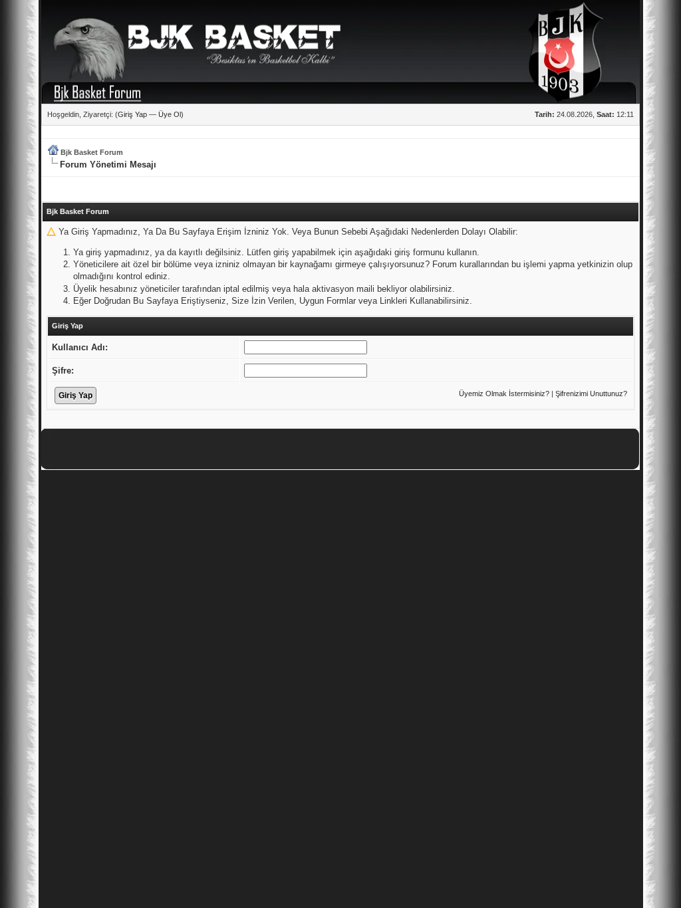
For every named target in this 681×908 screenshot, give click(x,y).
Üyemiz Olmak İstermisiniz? (504, 393)
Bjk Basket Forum (92, 152)
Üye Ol (169, 114)
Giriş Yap (132, 114)
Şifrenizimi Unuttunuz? (591, 393)
